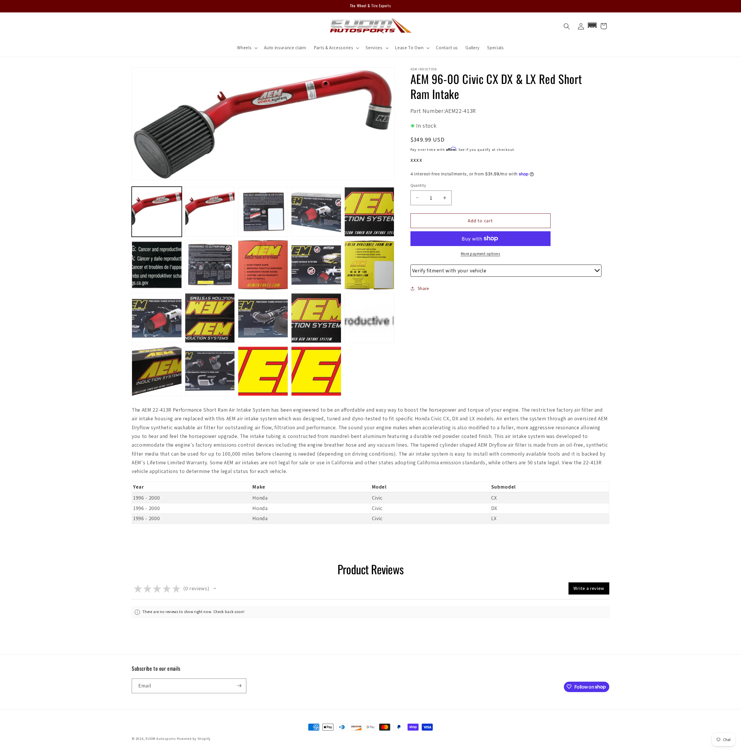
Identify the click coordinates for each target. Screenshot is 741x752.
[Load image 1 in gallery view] (157, 212)
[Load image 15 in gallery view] (369, 318)
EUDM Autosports (161, 738)
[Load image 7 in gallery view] (210, 265)
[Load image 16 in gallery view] (157, 371)
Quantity (418, 185)
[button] (246, 47)
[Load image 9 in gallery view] (316, 265)
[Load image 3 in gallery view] (263, 212)
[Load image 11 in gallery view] (157, 318)
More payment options (480, 253)
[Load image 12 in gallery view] (210, 318)
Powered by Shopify (194, 738)
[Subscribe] (239, 685)
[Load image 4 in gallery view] (316, 212)
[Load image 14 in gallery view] (316, 318)
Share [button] (423, 288)
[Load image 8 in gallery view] (263, 265)
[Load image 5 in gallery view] (369, 212)
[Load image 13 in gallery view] (263, 318)
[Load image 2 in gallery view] (210, 212)
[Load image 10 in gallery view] (369, 265)
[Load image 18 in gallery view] (263, 371)
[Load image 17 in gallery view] (210, 371)
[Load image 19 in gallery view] (316, 371)
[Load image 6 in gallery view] (157, 265)
